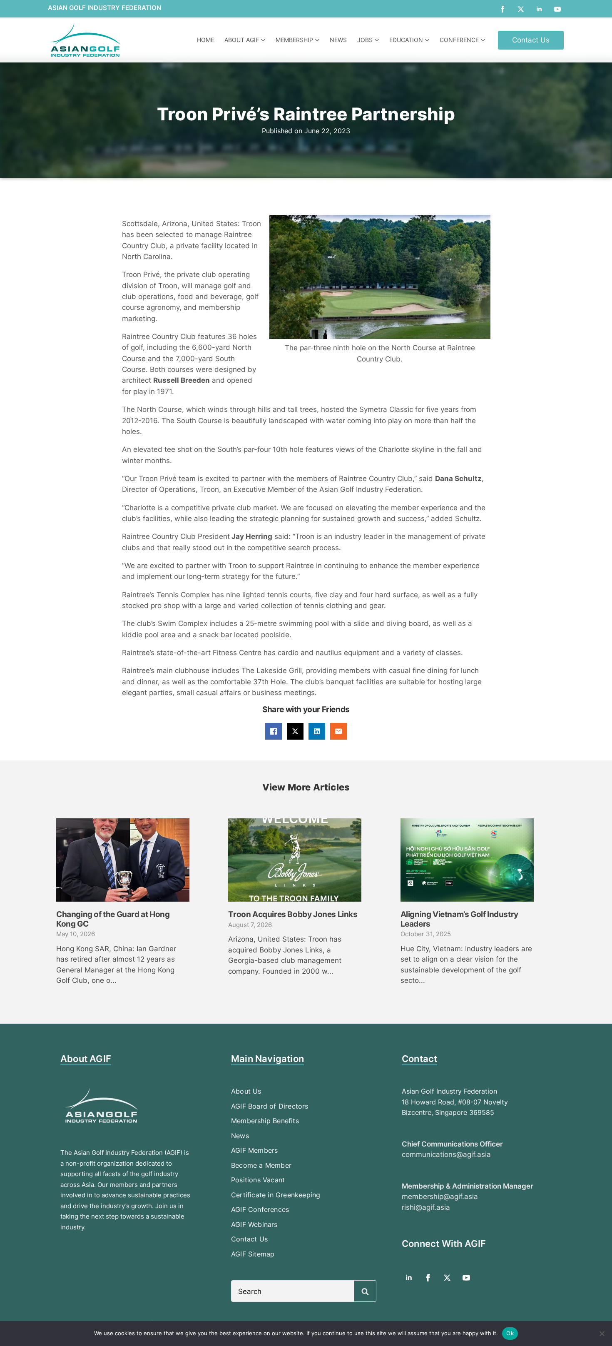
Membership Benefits (265, 1121)
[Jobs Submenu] (378, 40)
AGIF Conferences (260, 1209)
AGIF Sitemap (252, 1254)
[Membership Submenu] (318, 40)
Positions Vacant (258, 1180)
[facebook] (502, 9)
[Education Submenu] (428, 40)
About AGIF (241, 39)
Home (205, 39)
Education (406, 39)
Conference (459, 39)
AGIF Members (254, 1150)
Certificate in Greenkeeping (275, 1195)
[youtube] (557, 9)
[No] (601, 1333)
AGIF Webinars (254, 1224)
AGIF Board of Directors (269, 1106)
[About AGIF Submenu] (264, 40)
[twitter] (520, 9)
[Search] (365, 1291)
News (338, 39)
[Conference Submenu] (484, 40)
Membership (294, 39)
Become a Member (261, 1165)
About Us (246, 1091)
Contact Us (249, 1239)
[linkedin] (539, 9)
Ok (510, 1333)
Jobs (365, 39)
